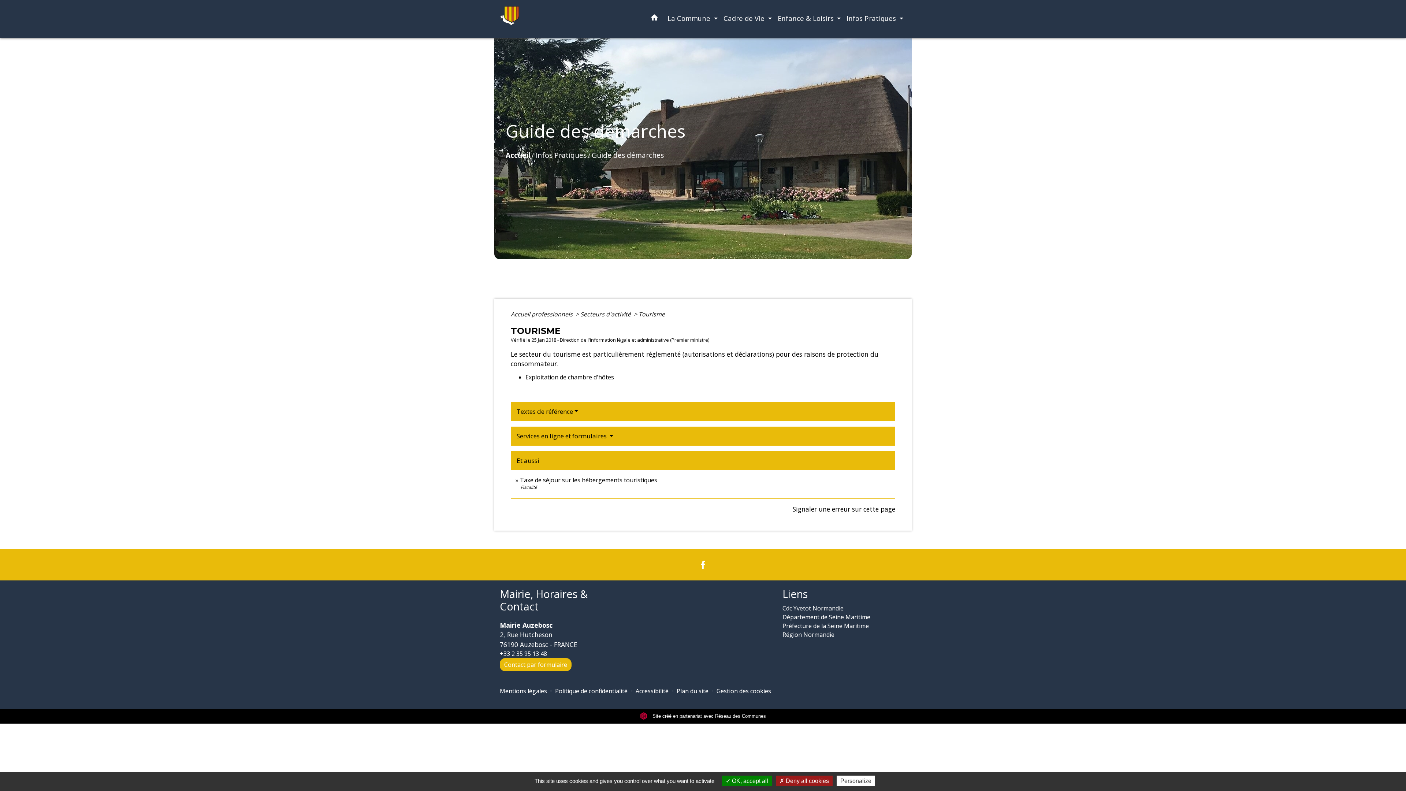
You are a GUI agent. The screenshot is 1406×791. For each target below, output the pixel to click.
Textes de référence (545, 411)
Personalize (855, 781)
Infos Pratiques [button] (872, 18)
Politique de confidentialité (591, 691)
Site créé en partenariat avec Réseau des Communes (708, 716)
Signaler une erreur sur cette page (844, 509)
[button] (654, 18)
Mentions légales (523, 691)
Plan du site (692, 691)
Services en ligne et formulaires (562, 436)
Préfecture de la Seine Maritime (825, 626)
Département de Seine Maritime (826, 617)
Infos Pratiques (561, 155)
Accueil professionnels (542, 314)
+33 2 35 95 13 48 (523, 654)
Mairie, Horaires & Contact (544, 600)
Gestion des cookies (744, 691)
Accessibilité (652, 691)
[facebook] (703, 564)
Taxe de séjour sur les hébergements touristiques (588, 480)
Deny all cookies (806, 781)
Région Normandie (808, 635)
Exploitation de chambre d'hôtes (569, 377)
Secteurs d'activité (606, 314)
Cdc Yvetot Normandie (813, 608)
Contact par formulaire (535, 665)
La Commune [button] (689, 18)
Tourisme (652, 314)
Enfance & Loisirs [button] (807, 18)
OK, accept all (749, 781)
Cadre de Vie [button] (745, 18)
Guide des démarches (628, 155)
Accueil (518, 155)
